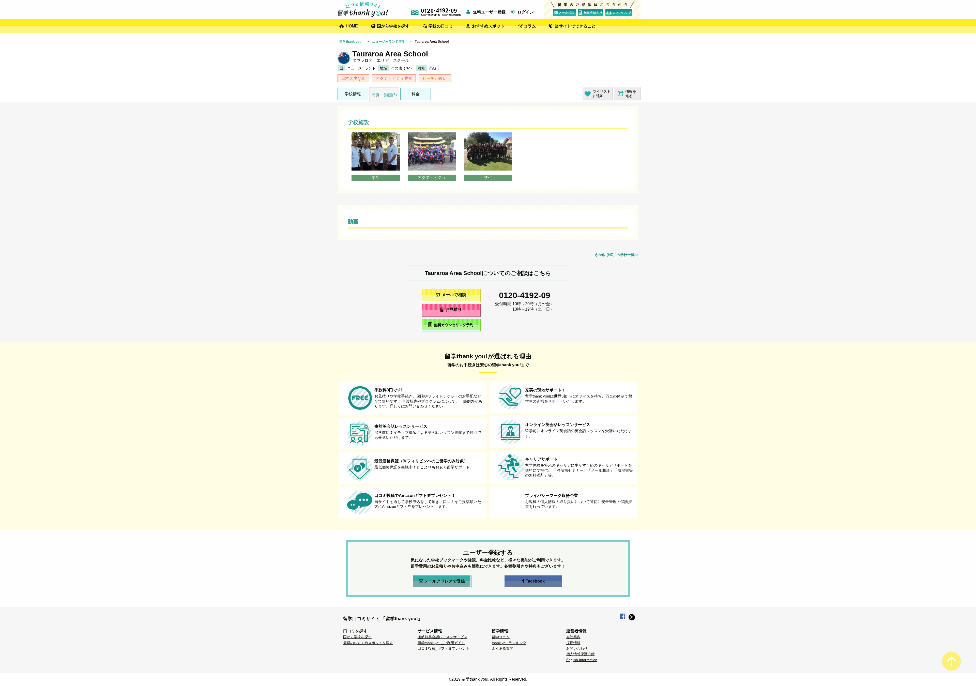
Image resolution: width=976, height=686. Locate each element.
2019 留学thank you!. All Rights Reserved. (489, 679)
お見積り (454, 309)
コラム (530, 26)
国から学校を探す (393, 26)
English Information (581, 660)
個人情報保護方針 (580, 654)
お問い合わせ (577, 648)
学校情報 (353, 94)
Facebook (535, 581)
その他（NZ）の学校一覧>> (616, 255)
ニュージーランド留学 (388, 41)
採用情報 (573, 643)
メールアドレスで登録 (444, 581)
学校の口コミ (441, 26)
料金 (415, 94)
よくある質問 (502, 648)
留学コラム (501, 637)
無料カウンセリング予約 (453, 325)
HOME (352, 26)
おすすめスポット (488, 26)
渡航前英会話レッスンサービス (442, 637)
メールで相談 (454, 295)
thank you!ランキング (509, 643)
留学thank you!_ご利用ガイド (441, 643)
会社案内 (573, 637)
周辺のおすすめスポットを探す (368, 643)
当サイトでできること (575, 26)
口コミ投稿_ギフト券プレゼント (443, 648)
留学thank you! (350, 41)
